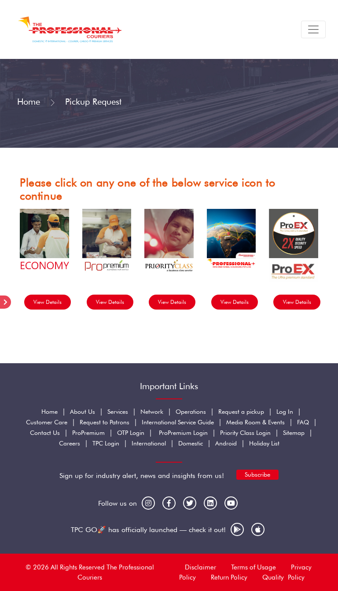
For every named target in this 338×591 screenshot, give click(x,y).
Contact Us (45, 432)
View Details (47, 302)
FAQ (303, 422)
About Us (82, 411)
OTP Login (130, 432)
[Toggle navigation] (313, 29)
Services (117, 411)
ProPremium (88, 432)
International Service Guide (178, 422)
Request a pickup (241, 411)
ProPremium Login (183, 432)
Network (151, 411)
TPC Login (105, 443)
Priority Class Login (245, 432)
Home (28, 101)
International (149, 443)
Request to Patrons (104, 422)
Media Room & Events (255, 422)
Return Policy (229, 577)
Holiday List (264, 443)
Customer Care (46, 422)
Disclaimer (200, 567)
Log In (284, 411)
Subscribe (257, 474)
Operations (191, 411)
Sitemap (294, 432)
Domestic (190, 443)
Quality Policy (283, 577)
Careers (69, 443)
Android (226, 443)
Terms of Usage (253, 567)
